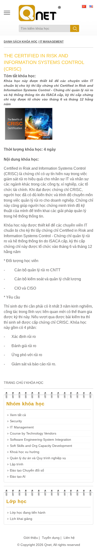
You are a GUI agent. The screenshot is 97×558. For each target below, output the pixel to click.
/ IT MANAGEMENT (51, 41)
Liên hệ (69, 538)
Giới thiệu (31, 538)
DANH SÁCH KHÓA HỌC (20, 41)
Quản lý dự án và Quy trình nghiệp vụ (38, 458)
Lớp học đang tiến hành (27, 512)
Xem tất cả (18, 415)
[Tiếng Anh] (91, 7)
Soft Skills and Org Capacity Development (41, 446)
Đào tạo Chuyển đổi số (27, 470)
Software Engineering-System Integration (40, 439)
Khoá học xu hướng (24, 452)
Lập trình (16, 464)
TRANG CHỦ (13, 383)
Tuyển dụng (51, 538)
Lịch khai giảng (21, 519)
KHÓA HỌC (34, 383)
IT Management (22, 427)
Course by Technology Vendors (33, 433)
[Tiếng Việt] (84, 7)
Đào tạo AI (17, 476)
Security (16, 421)
